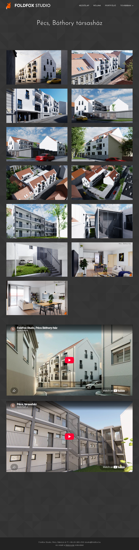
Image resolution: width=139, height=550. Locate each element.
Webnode (69, 545)
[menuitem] (84, 5)
